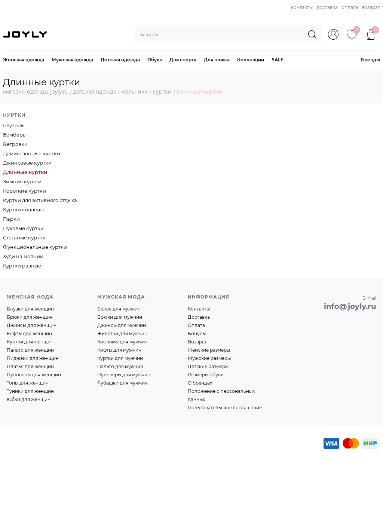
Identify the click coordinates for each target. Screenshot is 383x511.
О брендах (200, 383)
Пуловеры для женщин (34, 374)
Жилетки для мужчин (122, 333)
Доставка (199, 317)
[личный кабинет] (333, 34)
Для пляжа (217, 59)
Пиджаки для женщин (33, 358)
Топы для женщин (28, 383)
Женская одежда (23, 59)
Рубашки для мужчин (122, 383)
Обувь (154, 59)
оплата (349, 7)
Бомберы (15, 135)
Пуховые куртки (23, 228)
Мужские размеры (209, 358)
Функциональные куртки (35, 247)
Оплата (196, 325)
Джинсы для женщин (31, 325)
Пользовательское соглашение (225, 407)
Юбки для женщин (28, 399)
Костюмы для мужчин (122, 342)
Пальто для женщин (30, 350)
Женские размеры (209, 350)
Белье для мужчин (119, 309)
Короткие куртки (24, 191)
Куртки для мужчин (120, 358)
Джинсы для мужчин (121, 325)
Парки (11, 219)
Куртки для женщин (30, 342)
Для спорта (182, 59)
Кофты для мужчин (119, 350)
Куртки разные (22, 266)
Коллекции (250, 59)
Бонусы (197, 333)
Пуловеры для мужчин (123, 374)
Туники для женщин (30, 391)
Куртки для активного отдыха (40, 200)
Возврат (197, 342)
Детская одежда (120, 59)
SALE (278, 59)
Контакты (199, 309)
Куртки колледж (23, 209)
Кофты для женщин (29, 333)
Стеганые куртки (24, 238)
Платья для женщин (30, 366)
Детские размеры (208, 366)
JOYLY (26, 34)
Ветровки (15, 144)
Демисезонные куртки (31, 153)
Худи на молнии (23, 256)
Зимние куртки (22, 181)
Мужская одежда (72, 59)
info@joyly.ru (350, 306)
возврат (371, 7)
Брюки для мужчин (119, 317)
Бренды (370, 59)
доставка (327, 7)
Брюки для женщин (30, 317)
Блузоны (14, 125)
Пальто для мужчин (120, 366)
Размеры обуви (206, 374)
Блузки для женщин (30, 309)
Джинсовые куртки (27, 163)
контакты (302, 7)
